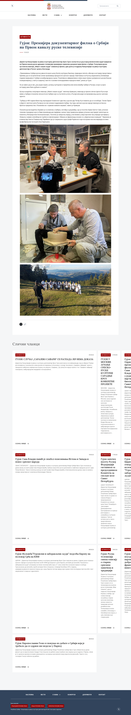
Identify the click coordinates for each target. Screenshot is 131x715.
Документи (88, 15)
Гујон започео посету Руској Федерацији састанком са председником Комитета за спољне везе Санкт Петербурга (109, 470)
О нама (57, 15)
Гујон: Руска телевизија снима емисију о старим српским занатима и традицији (109, 562)
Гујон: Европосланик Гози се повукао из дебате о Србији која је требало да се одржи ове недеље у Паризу (49, 644)
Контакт (102, 15)
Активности (25, 37)
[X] (21, 324)
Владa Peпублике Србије (38, 706)
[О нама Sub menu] (61, 15)
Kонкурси (73, 15)
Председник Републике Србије (19, 706)
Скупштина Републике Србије (55, 706)
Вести (45, 15)
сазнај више (20, 443)
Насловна (32, 15)
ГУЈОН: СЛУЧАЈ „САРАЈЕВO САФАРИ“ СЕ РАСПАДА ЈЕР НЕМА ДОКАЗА (54, 359)
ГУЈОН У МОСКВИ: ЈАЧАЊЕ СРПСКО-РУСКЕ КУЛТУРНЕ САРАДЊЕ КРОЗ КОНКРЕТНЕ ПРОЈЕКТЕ (107, 372)
